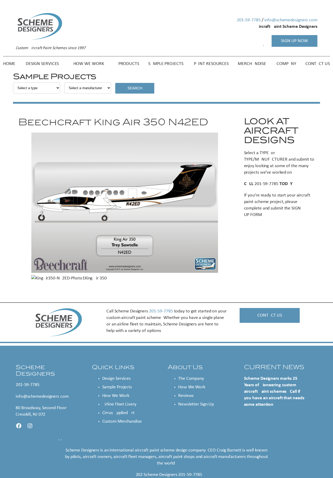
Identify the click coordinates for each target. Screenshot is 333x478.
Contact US (269, 315)
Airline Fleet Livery (119, 404)
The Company (191, 378)
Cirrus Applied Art (118, 413)
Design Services (116, 378)
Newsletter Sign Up (196, 404)
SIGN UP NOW (294, 41)
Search (134, 88)
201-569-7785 (249, 20)
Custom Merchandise (122, 421)
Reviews (186, 396)
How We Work (115, 396)
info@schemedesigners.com (290, 20)
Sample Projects (117, 387)
